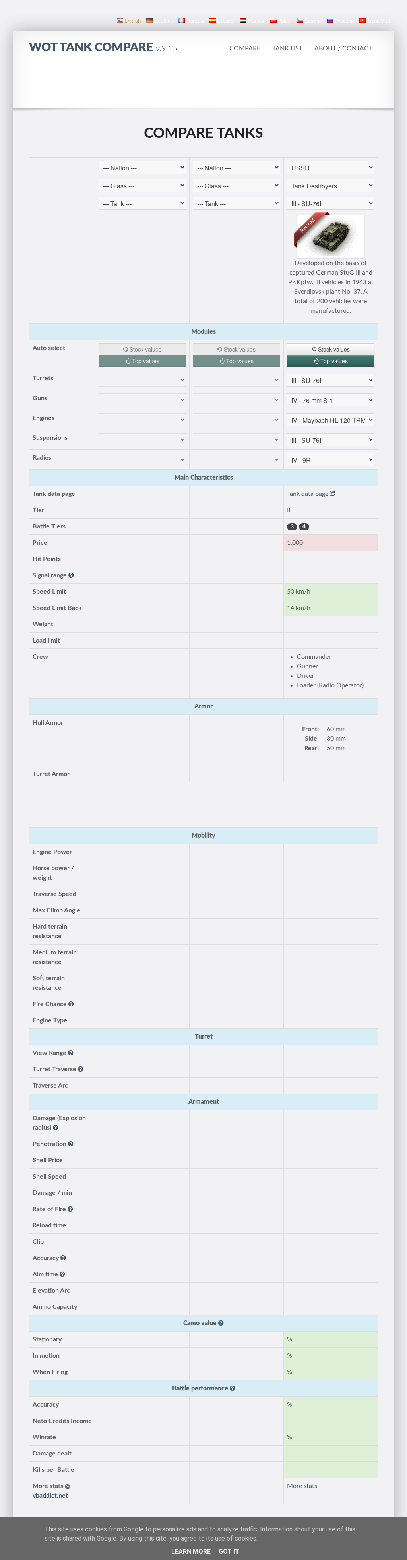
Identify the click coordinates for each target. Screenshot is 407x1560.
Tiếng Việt (378, 21)
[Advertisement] (203, 85)
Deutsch (163, 21)
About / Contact (343, 48)
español (226, 21)
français (195, 21)
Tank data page (308, 494)
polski (284, 21)
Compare (244, 48)
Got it (229, 1551)
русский (344, 21)
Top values (144, 361)
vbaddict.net (50, 1495)
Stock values (144, 349)
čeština (313, 21)
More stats (302, 1486)
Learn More (191, 1551)
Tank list (287, 48)
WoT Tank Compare (103, 48)
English (132, 21)
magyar (256, 21)
